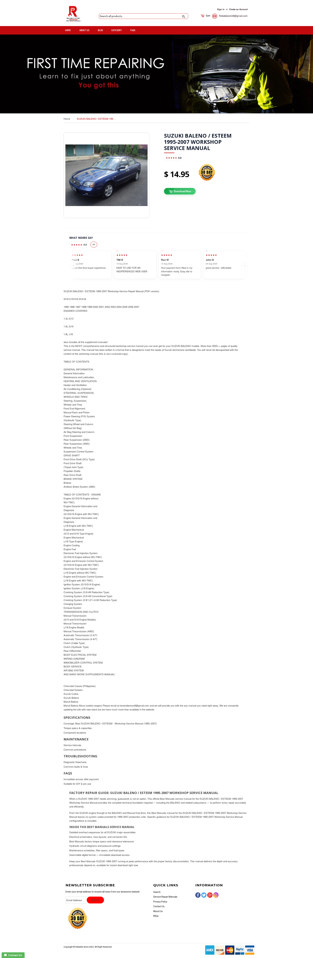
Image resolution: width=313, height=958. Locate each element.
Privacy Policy (160, 901)
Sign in (220, 9)
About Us (84, 30)
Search (157, 892)
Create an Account (238, 9)
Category (116, 30)
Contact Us (158, 906)
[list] (159, 265)
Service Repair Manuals (165, 896)
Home (68, 30)
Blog (100, 30)
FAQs (132, 30)
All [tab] (94, 244)
